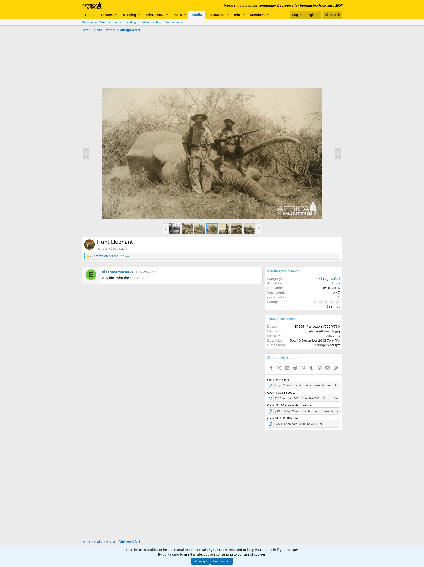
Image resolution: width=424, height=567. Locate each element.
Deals (177, 14)
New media (89, 22)
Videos (157, 22)
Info (237, 14)
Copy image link (277, 380)
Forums (107, 14)
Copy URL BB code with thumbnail (289, 405)
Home (89, 14)
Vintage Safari (329, 278)
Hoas (103, 249)
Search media (174, 22)
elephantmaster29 (117, 271)
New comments (110, 22)
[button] (116, 15)
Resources (216, 14)
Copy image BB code (280, 392)
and (109, 256)
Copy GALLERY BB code (282, 418)
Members (257, 14)
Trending (129, 14)
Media (197, 14)
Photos (144, 22)
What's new (154, 14)
